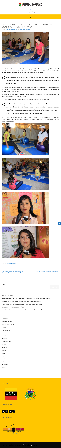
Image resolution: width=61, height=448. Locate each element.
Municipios (4, 350)
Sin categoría (5, 364)
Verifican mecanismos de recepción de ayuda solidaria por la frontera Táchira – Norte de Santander (26, 298)
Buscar (3, 284)
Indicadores (4, 347)
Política (3, 353)
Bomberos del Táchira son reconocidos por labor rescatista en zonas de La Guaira (22, 304)
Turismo (4, 367)
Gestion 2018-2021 (6, 341)
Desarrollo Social (6, 330)
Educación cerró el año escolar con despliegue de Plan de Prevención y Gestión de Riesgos (24, 310)
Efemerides (4, 338)
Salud (3, 359)
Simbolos (4, 361)
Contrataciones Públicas (8, 324)
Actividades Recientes (7, 321)
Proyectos (4, 356)
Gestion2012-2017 (11, 263)
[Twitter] (29, 12)
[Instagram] (34, 12)
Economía (4, 333)
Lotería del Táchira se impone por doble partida (47, 271)
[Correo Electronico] (26, 12)
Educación (4, 336)
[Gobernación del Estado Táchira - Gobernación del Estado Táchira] (30, 4)
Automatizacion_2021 (25, 29)
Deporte (4, 327)
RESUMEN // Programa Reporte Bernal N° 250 (13, 307)
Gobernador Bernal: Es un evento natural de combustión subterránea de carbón (21, 301)
